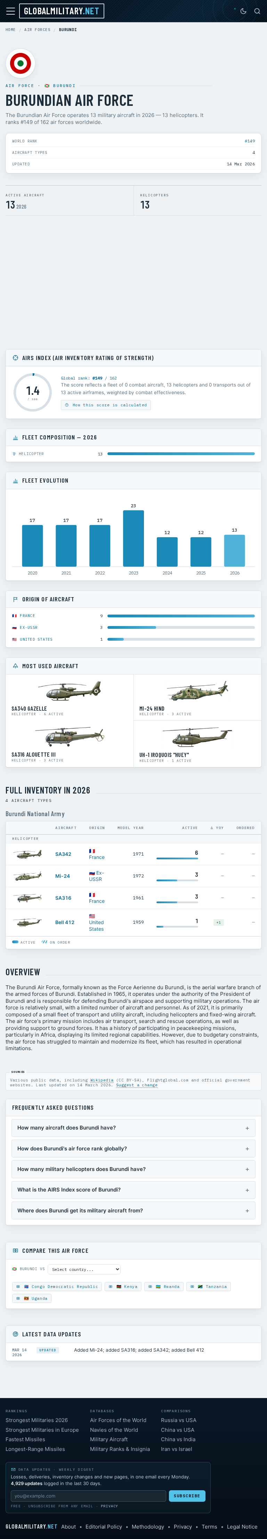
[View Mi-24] (27, 876)
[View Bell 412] (27, 922)
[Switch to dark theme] (243, 11)
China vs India (178, 1439)
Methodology (148, 1526)
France (27, 615)
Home (11, 30)
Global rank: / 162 (89, 378)
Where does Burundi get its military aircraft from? (80, 1210)
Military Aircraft (109, 1439)
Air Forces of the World (118, 1420)
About (68, 1526)
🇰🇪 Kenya (125, 1286)
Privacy (109, 1506)
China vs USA (177, 1430)
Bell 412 (64, 922)
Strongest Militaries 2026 (37, 1420)
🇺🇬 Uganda (34, 1298)
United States (36, 639)
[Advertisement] (133, 284)
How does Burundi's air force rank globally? (72, 1148)
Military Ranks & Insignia (120, 1449)
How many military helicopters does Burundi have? (81, 1169)
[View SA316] (27, 898)
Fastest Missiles (25, 1439)
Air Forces (37, 30)
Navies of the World (114, 1430)
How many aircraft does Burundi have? (66, 1127)
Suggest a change (136, 1085)
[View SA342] (27, 854)
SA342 (63, 854)
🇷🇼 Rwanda (166, 1286)
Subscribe (187, 1495)
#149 (250, 140)
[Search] (257, 11)
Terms (209, 1526)
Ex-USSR (29, 627)
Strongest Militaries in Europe (42, 1430)
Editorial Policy (104, 1526)
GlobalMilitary (61, 10)
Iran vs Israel (176, 1449)
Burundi (64, 85)
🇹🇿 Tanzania (211, 1286)
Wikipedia (102, 1080)
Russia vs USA (178, 1420)
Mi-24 (62, 876)
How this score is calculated (108, 405)
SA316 (63, 898)
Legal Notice (242, 1526)
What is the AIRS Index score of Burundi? (69, 1189)
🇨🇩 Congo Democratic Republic (59, 1286)
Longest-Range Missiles (35, 1449)
